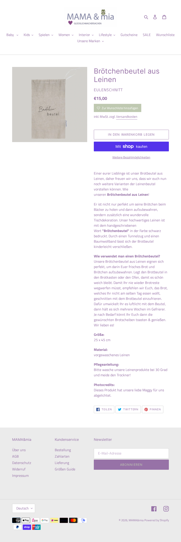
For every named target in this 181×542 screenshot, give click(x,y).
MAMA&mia (136, 520)
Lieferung (62, 462)
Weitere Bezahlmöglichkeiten (131, 157)
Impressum (20, 475)
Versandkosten (126, 116)
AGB (15, 456)
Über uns (19, 450)
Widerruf (18, 469)
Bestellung (63, 450)
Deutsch (22, 508)
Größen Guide (65, 469)
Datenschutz (21, 462)
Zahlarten (62, 456)
